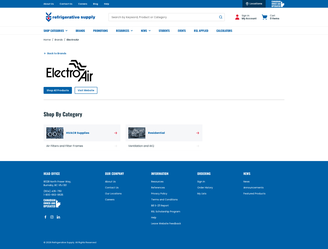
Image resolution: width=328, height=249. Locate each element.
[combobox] (166, 17)
